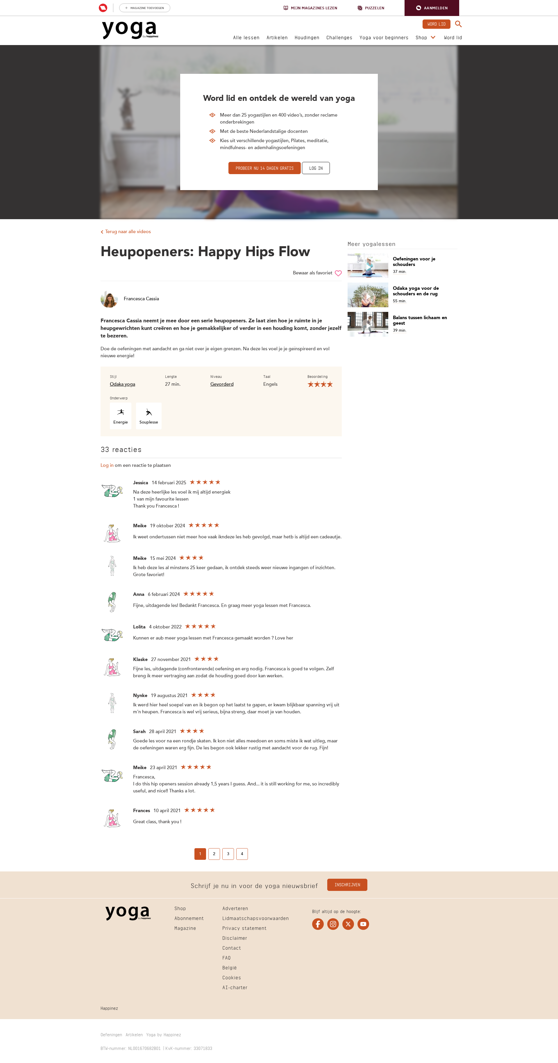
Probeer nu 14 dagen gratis (265, 167)
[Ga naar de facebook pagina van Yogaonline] (318, 924)
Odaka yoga (122, 384)
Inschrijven (347, 884)
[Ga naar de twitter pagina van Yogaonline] (348, 924)
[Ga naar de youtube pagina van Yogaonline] (363, 924)
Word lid (437, 23)
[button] (432, 8)
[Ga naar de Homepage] (130, 30)
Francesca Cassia (141, 299)
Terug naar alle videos (128, 232)
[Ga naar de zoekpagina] (458, 24)
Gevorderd (222, 384)
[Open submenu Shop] (433, 37)
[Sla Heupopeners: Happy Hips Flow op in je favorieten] (338, 273)
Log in (316, 167)
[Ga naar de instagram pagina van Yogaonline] (333, 924)
